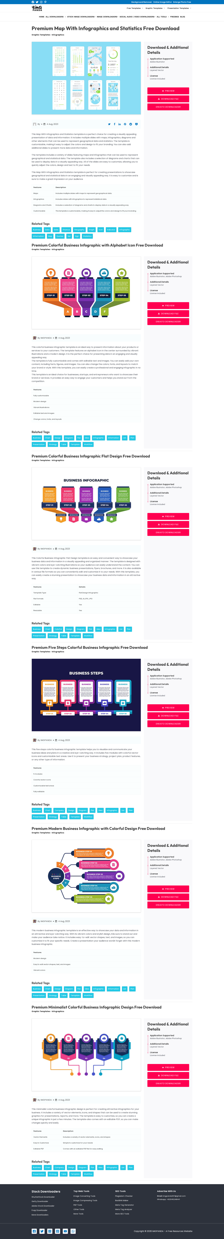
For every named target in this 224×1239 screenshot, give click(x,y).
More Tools (78, 1213)
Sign (77, 236)
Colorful (58, 629)
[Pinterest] (45, 2)
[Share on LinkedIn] (119, 124)
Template (75, 444)
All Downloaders (55, 17)
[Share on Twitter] (109, 124)
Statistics (87, 236)
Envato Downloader (168, 106)
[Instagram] (41, 2)
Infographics (58, 35)
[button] (142, 8)
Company (59, 810)
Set (69, 236)
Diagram (69, 438)
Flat (79, 438)
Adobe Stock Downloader (43, 1206)
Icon (101, 229)
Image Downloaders (107, 17)
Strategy (53, 444)
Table (63, 444)
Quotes (60, 236)
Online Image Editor (162, 2)
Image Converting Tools (84, 1196)
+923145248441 (173, 1199)
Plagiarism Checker (124, 1196)
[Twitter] (37, 2)
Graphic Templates (154, 8)
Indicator (111, 229)
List (124, 438)
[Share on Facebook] (115, 124)
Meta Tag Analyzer (123, 1209)
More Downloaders (40, 1215)
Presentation (39, 444)
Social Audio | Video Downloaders (137, 17)
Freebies (174, 17)
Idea (87, 438)
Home (41, 17)
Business (37, 229)
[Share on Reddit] (130, 124)
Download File (170, 98)
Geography (79, 229)
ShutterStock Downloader (43, 1197)
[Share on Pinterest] (125, 124)
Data (47, 229)
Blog (182, 17)
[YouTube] (65, 1231)
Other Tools (79, 1209)
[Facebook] (33, 2)
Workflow (88, 444)
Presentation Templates (178, 8)
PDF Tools (78, 1205)
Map (50, 236)
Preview (170, 90)
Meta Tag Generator (124, 1205)
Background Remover (141, 2)
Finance (66, 229)
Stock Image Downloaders (80, 17)
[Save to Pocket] (136, 124)
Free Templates (134, 8)
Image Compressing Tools (85, 1200)
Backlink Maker (121, 1200)
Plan (132, 438)
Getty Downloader (40, 1201)
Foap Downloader (39, 1210)
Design (58, 438)
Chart (47, 438)
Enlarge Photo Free (182, 2)
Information (38, 236)
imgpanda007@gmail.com (174, 1196)
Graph (91, 229)
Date (56, 229)
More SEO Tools (122, 1213)
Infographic (125, 229)
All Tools (162, 17)
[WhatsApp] (73, 1231)
